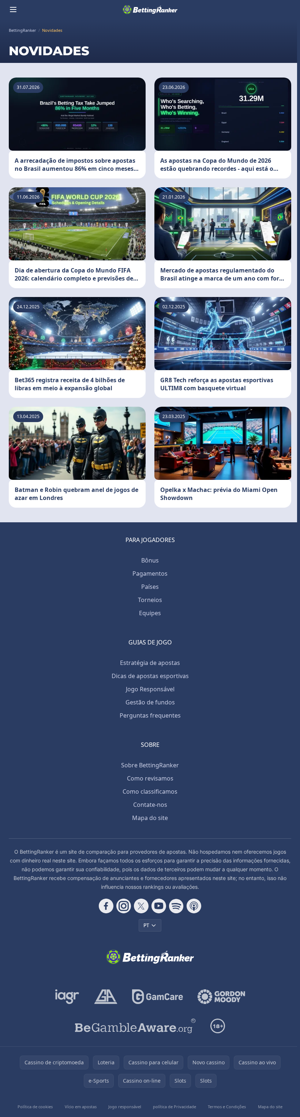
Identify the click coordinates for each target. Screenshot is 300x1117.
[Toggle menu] (13, 9)
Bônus (150, 560)
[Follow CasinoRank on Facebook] (106, 906)
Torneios (150, 600)
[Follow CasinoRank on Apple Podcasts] (194, 906)
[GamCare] (157, 996)
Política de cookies (35, 1106)
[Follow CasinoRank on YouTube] (158, 906)
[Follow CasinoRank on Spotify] (176, 906)
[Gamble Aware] (135, 1026)
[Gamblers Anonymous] (105, 996)
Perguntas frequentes (150, 715)
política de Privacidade (174, 1106)
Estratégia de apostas (150, 663)
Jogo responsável (124, 1106)
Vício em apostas (81, 1106)
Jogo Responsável (150, 689)
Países (150, 587)
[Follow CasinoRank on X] (141, 906)
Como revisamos (150, 778)
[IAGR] (67, 996)
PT (146, 925)
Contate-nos (150, 805)
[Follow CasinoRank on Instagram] (123, 906)
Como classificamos (150, 791)
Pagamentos (150, 573)
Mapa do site (150, 818)
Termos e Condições (227, 1106)
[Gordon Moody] (221, 996)
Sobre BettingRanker (150, 765)
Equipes (150, 613)
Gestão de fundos (150, 702)
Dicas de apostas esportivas (150, 676)
